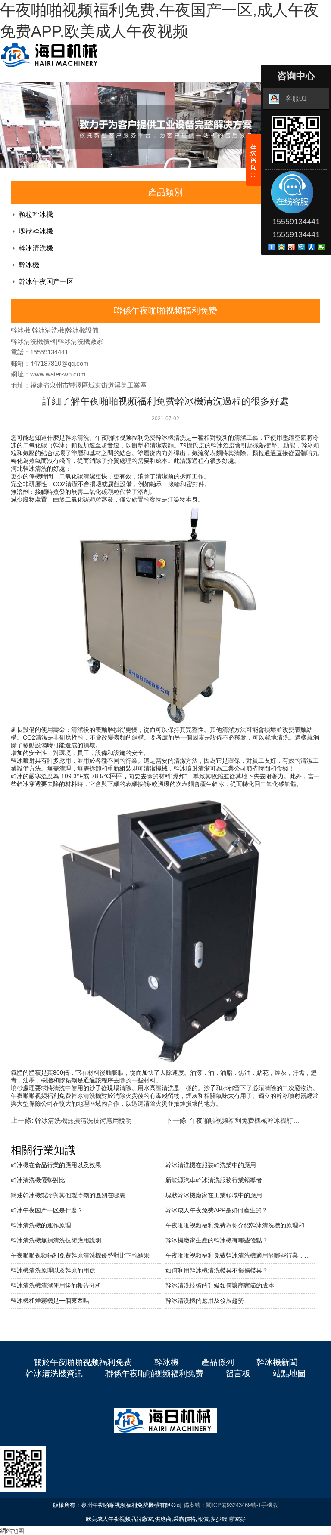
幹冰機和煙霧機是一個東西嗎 (50, 1300)
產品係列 (217, 1362)
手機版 (269, 1505)
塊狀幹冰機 (36, 231)
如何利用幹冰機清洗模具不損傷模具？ (217, 1270)
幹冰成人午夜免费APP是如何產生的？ (217, 1210)
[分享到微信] (321, 247)
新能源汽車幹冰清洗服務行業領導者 (214, 1180)
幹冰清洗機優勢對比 (38, 1180)
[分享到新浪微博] (291, 247)
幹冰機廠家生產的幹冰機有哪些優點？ (217, 1240)
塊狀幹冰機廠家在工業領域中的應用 (214, 1195)
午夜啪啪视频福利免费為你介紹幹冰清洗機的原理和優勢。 (240, 1225)
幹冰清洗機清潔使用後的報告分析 (56, 1285)
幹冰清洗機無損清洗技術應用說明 (83, 1120)
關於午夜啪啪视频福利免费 (83, 1362)
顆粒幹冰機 (36, 214)
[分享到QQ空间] (281, 247)
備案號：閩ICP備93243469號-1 (222, 1505)
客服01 (296, 98)
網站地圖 (12, 1530)
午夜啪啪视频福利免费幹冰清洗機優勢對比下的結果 (80, 1255)
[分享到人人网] (311, 247)
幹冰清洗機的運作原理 (41, 1225)
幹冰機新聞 (276, 1362)
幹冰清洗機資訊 (54, 1373)
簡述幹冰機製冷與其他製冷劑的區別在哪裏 (68, 1195)
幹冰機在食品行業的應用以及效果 (56, 1165)
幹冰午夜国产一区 (46, 281)
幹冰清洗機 (36, 248)
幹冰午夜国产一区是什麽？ (47, 1210)
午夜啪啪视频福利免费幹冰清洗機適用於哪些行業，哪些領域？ (240, 1255)
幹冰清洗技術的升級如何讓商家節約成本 (220, 1285)
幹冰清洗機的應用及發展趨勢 (205, 1300)
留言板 (238, 1373)
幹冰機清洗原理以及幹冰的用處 (53, 1270)
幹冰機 (29, 264)
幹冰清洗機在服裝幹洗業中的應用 (211, 1165)
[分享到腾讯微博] (301, 247)
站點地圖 (289, 1373)
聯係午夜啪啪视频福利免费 (154, 1373)
